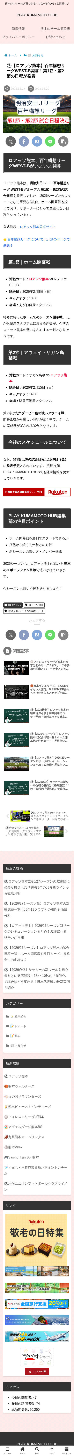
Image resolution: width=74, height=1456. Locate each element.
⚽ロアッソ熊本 (16, 1076)
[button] (63, 141)
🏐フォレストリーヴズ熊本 (24, 1117)
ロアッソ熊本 (36, 605)
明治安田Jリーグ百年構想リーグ (26, 611)
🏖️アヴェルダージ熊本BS (23, 1127)
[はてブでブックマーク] (37, 141)
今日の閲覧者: (22, 1397)
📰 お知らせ (15, 605)
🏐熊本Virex (13, 1147)
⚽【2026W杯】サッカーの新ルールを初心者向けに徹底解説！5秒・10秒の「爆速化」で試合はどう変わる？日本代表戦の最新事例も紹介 (37, 978)
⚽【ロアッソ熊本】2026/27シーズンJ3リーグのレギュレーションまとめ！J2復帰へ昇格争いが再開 (37, 931)
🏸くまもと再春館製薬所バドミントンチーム (35, 1170)
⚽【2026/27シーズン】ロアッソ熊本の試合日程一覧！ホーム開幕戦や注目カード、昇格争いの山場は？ (37, 953)
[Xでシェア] (11, 141)
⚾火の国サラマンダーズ (22, 1096)
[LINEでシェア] (50, 141)
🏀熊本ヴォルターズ (19, 1086)
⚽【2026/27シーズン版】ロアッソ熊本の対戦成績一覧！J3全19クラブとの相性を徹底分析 (36, 909)
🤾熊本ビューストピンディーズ (27, 1106)
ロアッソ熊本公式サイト (38, 227)
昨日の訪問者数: (24, 1403)
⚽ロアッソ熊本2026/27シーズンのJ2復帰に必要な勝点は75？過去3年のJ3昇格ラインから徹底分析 (37, 887)
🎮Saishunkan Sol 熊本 (21, 1157)
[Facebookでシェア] (24, 141)
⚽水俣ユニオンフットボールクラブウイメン (35, 1186)
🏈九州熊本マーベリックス (24, 1137)
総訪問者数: (21, 1409)
